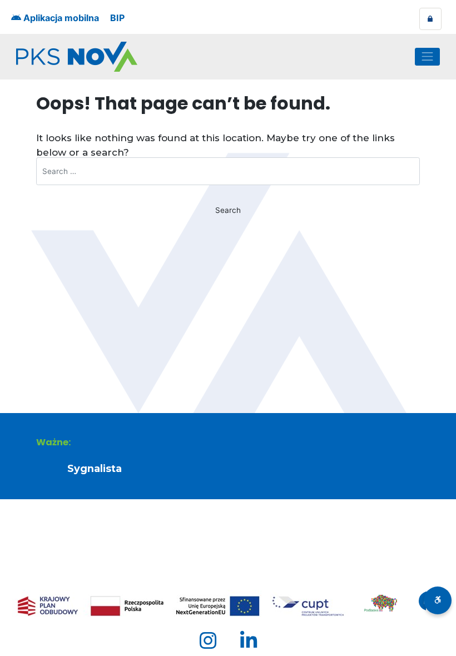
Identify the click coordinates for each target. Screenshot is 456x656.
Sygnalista (94, 468)
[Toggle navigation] (427, 57)
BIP (117, 17)
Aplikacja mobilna (60, 17)
